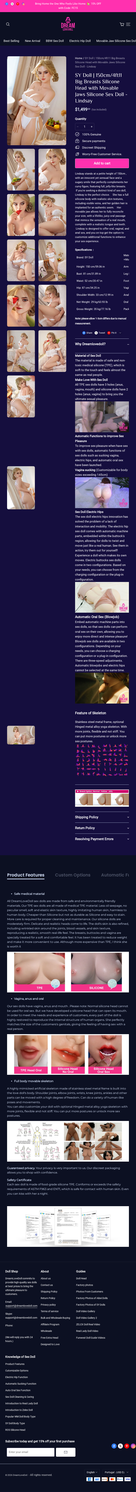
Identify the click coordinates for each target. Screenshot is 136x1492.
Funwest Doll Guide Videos (90, 1337)
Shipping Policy (49, 1291)
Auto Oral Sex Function (17, 1390)
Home (78, 58)
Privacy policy (48, 1304)
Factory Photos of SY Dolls (90, 1304)
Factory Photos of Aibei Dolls (92, 1298)
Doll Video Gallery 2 (86, 1317)
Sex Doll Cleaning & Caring (19, 1396)
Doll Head (81, 1278)
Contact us (47, 1285)
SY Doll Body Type (15, 1423)
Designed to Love (50, 1344)
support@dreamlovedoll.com (21, 1305)
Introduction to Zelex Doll (19, 1410)
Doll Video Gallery (85, 1311)
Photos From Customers (89, 1291)
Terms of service (49, 1311)
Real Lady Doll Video (87, 1331)
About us (46, 1278)
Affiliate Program (50, 1324)
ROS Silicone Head (15, 1429)
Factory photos (84, 1285)
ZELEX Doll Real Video (88, 1324)
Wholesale (46, 1331)
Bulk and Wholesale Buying (55, 1317)
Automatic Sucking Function (20, 1383)
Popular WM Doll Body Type (20, 1416)
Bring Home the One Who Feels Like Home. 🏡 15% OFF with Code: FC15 (68, 6)
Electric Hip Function (16, 1377)
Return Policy (48, 1298)
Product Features (14, 1364)
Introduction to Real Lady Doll (21, 1403)
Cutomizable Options (16, 1370)
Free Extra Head (49, 1337)
